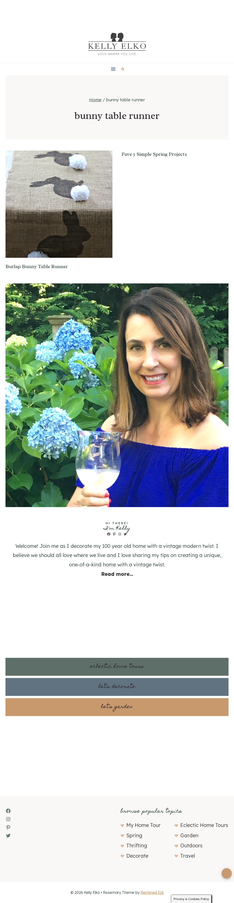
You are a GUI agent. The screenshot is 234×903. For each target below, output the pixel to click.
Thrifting (136, 845)
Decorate (137, 856)
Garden (189, 835)
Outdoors (191, 845)
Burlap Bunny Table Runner (36, 266)
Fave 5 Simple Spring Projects (154, 154)
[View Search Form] (122, 69)
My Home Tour (143, 825)
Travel (187, 856)
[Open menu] (113, 69)
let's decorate (117, 687)
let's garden (117, 707)
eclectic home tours (117, 667)
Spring (134, 835)
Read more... (117, 574)
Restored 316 (152, 892)
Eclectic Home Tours (204, 825)
